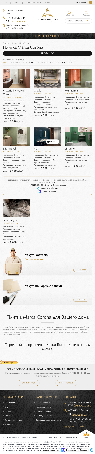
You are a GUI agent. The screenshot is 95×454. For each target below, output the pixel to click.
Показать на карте (82, 405)
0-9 (63, 63)
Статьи (8, 407)
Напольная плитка (43, 402)
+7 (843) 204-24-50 (77, 373)
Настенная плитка (43, 407)
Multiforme (71, 91)
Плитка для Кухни (43, 411)
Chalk (37, 91)
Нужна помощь (66, 383)
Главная (6, 43)
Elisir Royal (9, 149)
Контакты (49, 2)
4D (35, 149)
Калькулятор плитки (33, 2)
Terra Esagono (11, 220)
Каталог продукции (46, 36)
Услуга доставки (37, 255)
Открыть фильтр (47, 53)
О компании (10, 402)
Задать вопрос (28, 383)
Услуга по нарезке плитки (43, 286)
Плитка (14, 43)
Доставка (16, 2)
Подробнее (81, 269)
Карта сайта (26, 437)
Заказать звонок (17, 21)
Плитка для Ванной (44, 415)
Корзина (86, 15)
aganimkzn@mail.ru (51, 376)
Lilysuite (70, 149)
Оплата (5, 2)
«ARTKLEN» (73, 437)
